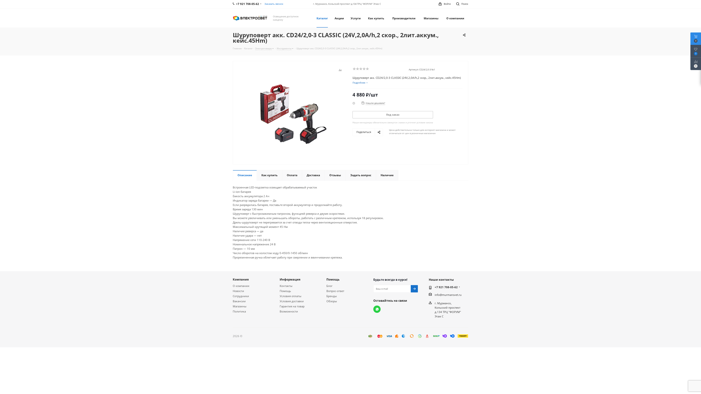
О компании (241, 286)
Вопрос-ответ (335, 291)
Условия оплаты (290, 296)
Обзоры (331, 301)
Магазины (239, 306)
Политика (239, 311)
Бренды (331, 296)
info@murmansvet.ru (448, 295)
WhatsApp (377, 309)
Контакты (286, 286)
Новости (238, 291)
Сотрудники (241, 296)
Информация (290, 279)
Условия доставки (292, 301)
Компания (241, 279)
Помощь (285, 291)
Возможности (289, 311)
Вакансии (239, 301)
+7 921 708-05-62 (446, 287)
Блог (329, 286)
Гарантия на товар (292, 306)
